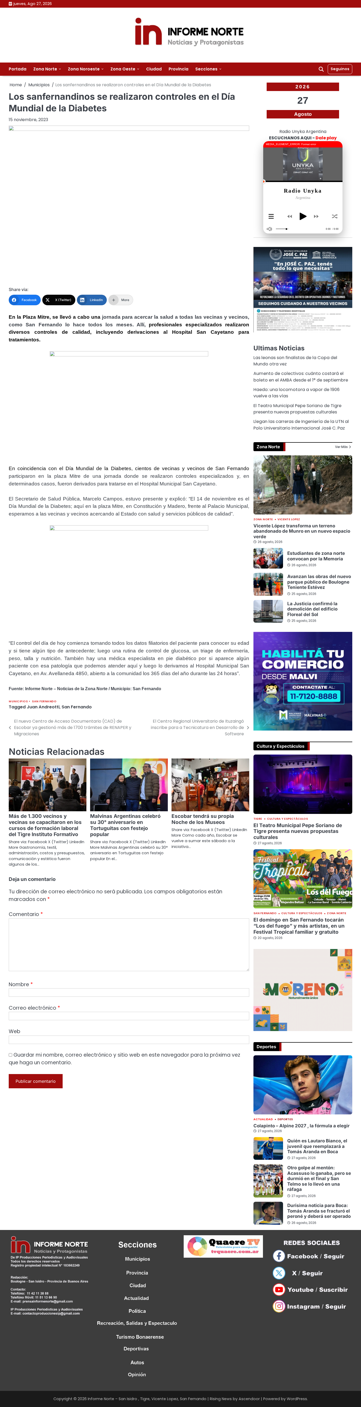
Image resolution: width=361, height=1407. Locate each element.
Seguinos (340, 68)
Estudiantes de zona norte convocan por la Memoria (316, 555)
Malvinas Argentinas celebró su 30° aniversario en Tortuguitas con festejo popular (125, 825)
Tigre (257, 819)
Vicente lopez (288, 519)
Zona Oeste (122, 69)
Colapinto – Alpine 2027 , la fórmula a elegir (301, 1125)
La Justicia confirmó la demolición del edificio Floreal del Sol (312, 609)
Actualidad (263, 1119)
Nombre (21, 984)
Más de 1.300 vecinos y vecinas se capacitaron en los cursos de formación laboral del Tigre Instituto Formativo (45, 825)
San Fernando (44, 701)
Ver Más (341, 447)
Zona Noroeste (84, 69)
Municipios (18, 701)
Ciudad (154, 69)
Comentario (26, 914)
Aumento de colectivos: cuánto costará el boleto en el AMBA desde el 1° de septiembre (300, 376)
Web (14, 1031)
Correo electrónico (34, 1008)
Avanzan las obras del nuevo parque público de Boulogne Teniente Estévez (319, 582)
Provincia (178, 69)
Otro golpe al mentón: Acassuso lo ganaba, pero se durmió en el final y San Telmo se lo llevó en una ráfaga (319, 1178)
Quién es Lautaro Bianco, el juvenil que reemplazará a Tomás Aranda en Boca (317, 1146)
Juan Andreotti (43, 707)
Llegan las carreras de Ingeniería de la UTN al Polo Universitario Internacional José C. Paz (301, 424)
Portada (17, 69)
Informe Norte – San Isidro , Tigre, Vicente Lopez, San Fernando (147, 1398)
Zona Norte (45, 69)
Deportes (285, 1119)
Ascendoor (249, 1398)
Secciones (206, 69)
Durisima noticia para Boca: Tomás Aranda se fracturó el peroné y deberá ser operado (319, 1211)
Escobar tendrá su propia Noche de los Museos (203, 819)
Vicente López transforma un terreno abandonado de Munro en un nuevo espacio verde (301, 531)
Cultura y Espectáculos (287, 819)
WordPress (297, 1398)
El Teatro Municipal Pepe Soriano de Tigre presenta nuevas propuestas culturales (297, 409)
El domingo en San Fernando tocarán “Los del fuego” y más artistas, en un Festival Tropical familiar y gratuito (299, 926)
